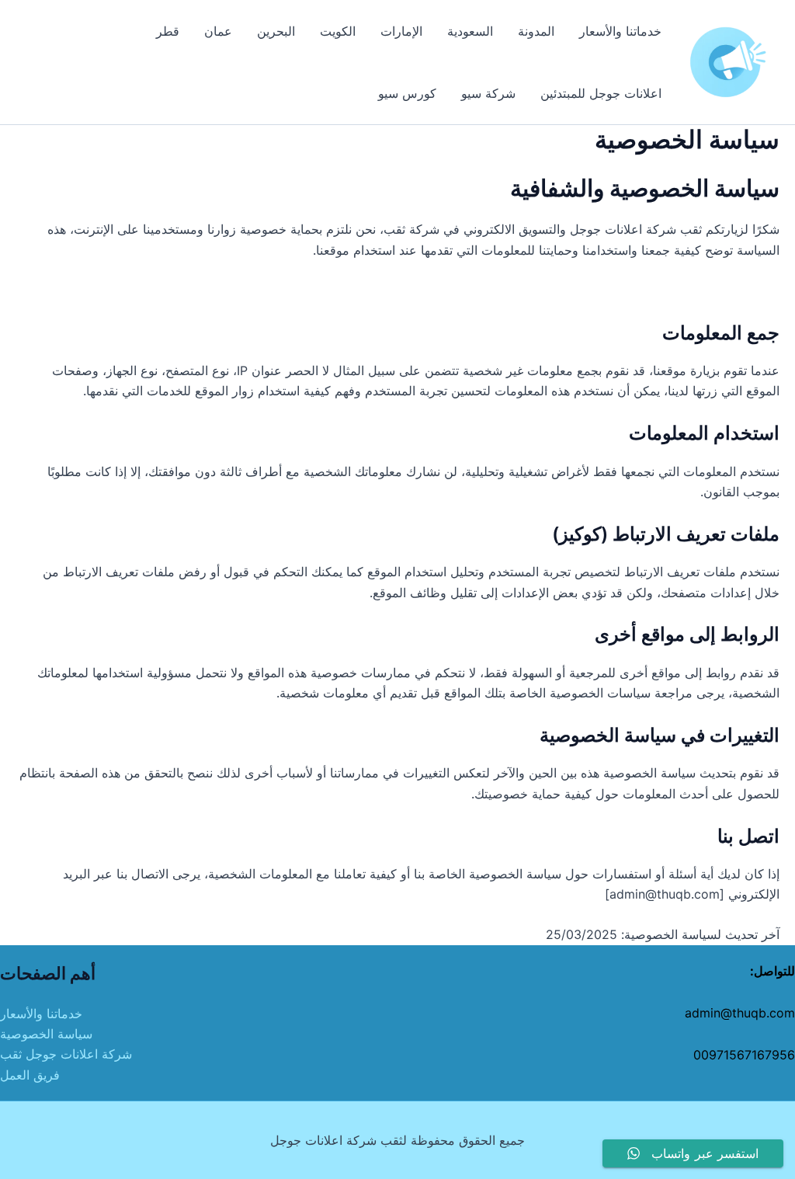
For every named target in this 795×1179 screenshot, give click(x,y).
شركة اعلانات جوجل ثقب (66, 1054)
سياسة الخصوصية (46, 1034)
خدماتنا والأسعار (41, 1013)
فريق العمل (30, 1075)
